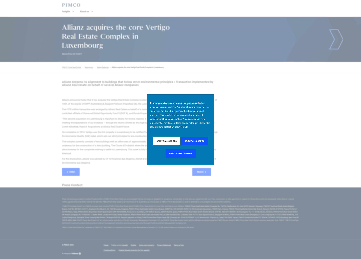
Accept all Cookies (167, 141)
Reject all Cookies (194, 141)
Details (184, 127)
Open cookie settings (180, 153)
